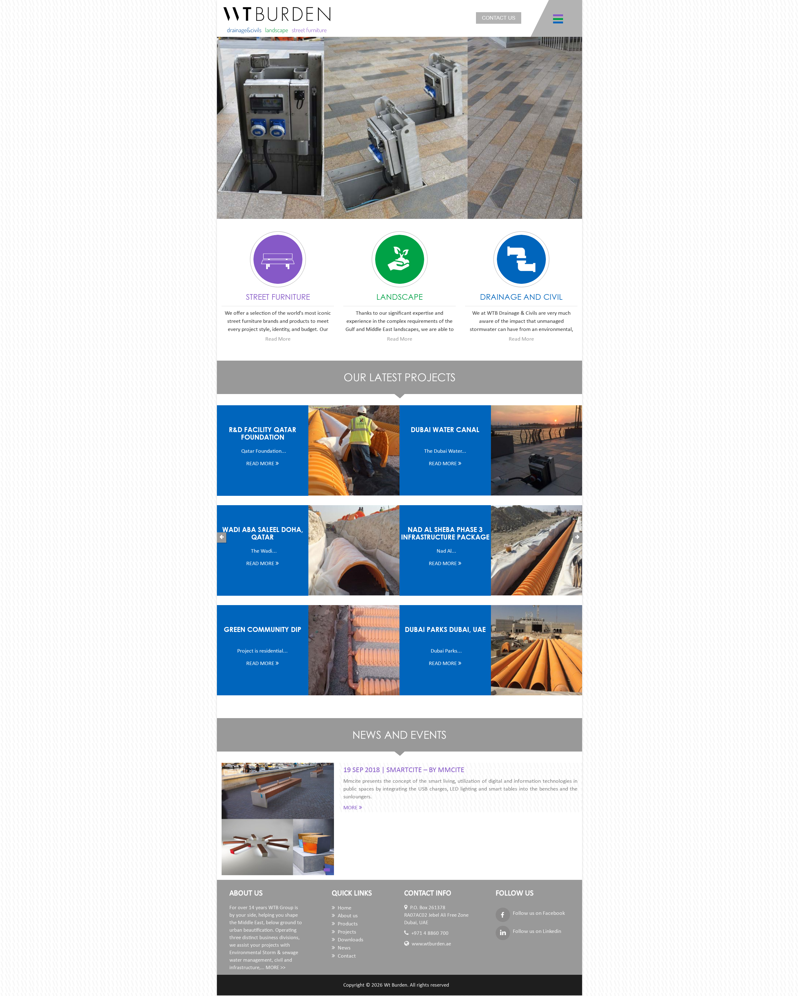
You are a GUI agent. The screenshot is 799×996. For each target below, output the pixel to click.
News (343, 948)
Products (347, 924)
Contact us (498, 18)
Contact (346, 956)
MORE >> (275, 967)
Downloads (349, 940)
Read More (278, 339)
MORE (351, 808)
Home (343, 908)
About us (347, 916)
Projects (346, 932)
